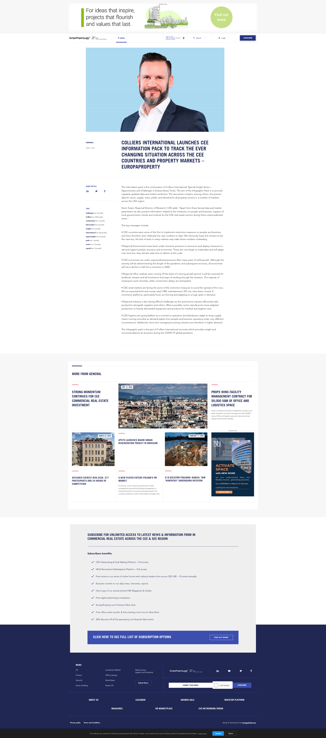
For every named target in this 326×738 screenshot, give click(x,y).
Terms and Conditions (92, 723)
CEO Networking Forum (211, 708)
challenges (90, 213)
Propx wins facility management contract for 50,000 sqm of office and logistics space (231, 398)
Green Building (82, 685)
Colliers (88, 217)
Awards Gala (187, 699)
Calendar (140, 699)
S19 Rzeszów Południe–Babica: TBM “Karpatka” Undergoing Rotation (185, 479)
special (88, 248)
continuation (90, 221)
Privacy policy (75, 723)
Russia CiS (109, 685)
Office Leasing (111, 675)
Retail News (110, 680)
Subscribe (247, 38)
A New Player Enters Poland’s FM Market (137, 479)
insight (88, 229)
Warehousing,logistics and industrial (144, 671)
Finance (79, 675)
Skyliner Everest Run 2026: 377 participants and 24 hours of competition (90, 480)
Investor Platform (234, 699)
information (90, 225)
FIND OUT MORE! (221, 637)
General (90, 142)
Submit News (143, 683)
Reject (230, 733)
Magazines (117, 708)
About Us (93, 699)
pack (87, 240)
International (90, 233)
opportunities (91, 237)
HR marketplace (164, 708)
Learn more (202, 733)
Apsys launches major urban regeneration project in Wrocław (138, 442)
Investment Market (113, 670)
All (77, 670)
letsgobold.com (249, 723)
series (88, 244)
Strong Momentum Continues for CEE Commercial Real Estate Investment (90, 398)
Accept (218, 733)
